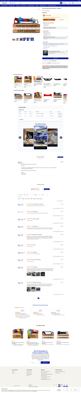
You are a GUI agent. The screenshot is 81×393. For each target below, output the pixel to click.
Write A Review (47, 189)
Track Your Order (11, 5)
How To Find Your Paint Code (45, 371)
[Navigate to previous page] (36, 298)
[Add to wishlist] (39, 9)
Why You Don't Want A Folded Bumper (46, 374)
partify (37, 198)
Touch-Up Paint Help (31, 5)
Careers (13, 371)
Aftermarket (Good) (46, 32)
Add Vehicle (49, 19)
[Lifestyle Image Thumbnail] (17, 39)
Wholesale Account (43, 5)
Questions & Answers (40, 156)
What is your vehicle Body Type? (48, 22)
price (28, 198)
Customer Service (29, 371)
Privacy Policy (35, 391)
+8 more (42, 113)
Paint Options (45, 42)
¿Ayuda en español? (29, 374)
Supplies (37, 5)
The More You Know (44, 375)
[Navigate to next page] (44, 298)
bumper (34, 198)
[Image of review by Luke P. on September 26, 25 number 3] (38, 289)
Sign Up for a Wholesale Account (60, 371)
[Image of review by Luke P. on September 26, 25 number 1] (29, 289)
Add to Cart (55, 58)
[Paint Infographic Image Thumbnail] (28, 39)
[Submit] (61, 3)
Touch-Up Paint (23, 5)
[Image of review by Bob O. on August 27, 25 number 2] (33, 274)
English (79, 0)
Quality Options (46, 31)
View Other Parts (61, 19)
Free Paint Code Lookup (52, 5)
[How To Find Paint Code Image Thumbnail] (32, 39)
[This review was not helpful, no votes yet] (62, 208)
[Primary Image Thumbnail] (13, 39)
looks (26, 198)
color (18, 198)
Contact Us (18, 5)
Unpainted (45, 48)
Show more (40, 198)
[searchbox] (21, 194)
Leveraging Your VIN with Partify (46, 379)
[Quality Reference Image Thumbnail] (24, 39)
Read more (33, 271)
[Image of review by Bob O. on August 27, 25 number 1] (29, 274)
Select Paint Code (46, 47)
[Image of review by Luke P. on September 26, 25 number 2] (33, 289)
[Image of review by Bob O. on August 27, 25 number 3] (38, 274)
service (23, 198)
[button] (17, 315)
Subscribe (45, 362)
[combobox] (29, 194)
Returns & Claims (4, 5)
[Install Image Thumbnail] (21, 39)
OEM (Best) (46, 35)
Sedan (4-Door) (46, 24)
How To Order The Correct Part (45, 376)
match (31, 198)
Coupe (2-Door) (46, 25)
